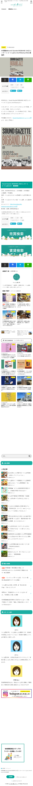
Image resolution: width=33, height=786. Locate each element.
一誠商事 (10, 776)
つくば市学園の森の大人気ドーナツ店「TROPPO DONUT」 (18, 545)
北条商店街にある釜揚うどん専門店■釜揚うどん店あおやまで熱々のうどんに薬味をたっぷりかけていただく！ (19, 536)
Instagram (4, 9)
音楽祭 (3, 47)
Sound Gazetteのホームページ (21, 118)
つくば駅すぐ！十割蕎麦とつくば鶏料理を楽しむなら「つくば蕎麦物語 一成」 (19, 482)
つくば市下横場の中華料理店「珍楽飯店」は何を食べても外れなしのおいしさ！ (18, 498)
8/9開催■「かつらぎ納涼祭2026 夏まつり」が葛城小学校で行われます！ (19, 489)
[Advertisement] (16, 27)
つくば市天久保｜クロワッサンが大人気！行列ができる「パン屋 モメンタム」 (19, 527)
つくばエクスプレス (14, 87)
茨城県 (12, 84)
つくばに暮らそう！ (13, 783)
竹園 (21, 84)
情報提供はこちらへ (12, 9)
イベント (14, 90)
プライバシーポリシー (21, 777)
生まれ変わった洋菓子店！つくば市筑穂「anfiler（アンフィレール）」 (19, 474)
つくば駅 (22, 87)
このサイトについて (17, 780)
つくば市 (16, 84)
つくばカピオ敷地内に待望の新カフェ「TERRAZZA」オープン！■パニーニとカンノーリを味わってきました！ (19, 508)
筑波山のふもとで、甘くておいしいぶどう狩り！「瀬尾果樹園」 (19, 553)
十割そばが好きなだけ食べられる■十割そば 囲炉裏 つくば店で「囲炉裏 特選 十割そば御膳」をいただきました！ (19, 518)
